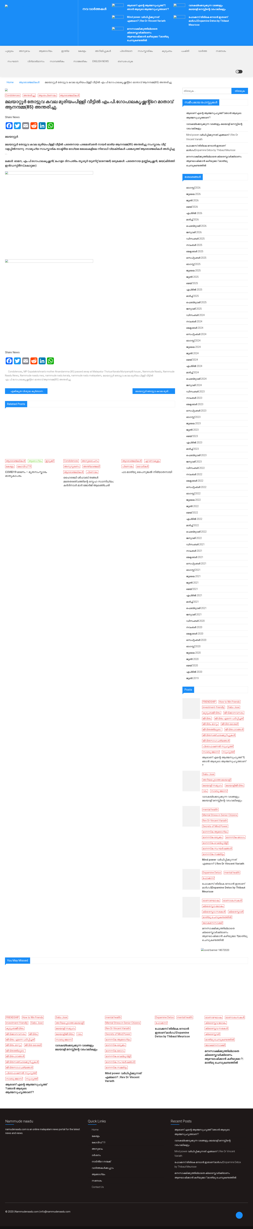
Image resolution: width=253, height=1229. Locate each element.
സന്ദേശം (221, 51)
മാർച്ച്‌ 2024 (192, 372)
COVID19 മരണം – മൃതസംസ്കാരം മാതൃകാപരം (26, 473)
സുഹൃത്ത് (228, 752)
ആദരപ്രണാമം (47, 95)
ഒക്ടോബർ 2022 (194, 480)
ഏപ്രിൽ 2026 (194, 213)
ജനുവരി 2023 (194, 461)
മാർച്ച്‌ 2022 (192, 525)
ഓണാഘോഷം (211, 900)
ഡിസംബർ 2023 (195, 391)
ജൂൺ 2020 (192, 659)
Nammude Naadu (152, 371)
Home (95, 1129)
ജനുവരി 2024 (194, 385)
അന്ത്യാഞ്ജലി (91, 466)
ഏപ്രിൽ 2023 (194, 442)
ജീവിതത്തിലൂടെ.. (212, 729)
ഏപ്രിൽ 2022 (194, 519)
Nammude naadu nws (32, 375)
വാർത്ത (202, 51)
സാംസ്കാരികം (145, 51)
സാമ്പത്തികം (57, 61)
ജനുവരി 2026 (194, 232)
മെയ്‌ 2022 (192, 512)
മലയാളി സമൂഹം (212, 785)
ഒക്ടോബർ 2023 (194, 404)
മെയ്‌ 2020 (192, 665)
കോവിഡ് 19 (24, 466)
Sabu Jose (233, 707)
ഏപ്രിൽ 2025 (194, 289)
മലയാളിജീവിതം (235, 785)
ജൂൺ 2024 (192, 353)
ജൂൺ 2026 (192, 200)
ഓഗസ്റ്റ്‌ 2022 (193, 493)
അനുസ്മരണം (72, 466)
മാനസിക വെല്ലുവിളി (215, 843)
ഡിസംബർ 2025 (195, 238)
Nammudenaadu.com (27, 1211)
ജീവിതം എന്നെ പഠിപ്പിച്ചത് (229, 718)
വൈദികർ (142, 466)
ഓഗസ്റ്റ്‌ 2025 (193, 264)
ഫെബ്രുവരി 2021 (196, 608)
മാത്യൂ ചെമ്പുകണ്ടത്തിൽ (217, 917)
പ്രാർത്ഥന (126, 51)
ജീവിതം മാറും (210, 724)
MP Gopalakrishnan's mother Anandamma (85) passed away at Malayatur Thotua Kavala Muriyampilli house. (82, 371)
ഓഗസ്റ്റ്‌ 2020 (193, 646)
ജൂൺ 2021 (192, 582)
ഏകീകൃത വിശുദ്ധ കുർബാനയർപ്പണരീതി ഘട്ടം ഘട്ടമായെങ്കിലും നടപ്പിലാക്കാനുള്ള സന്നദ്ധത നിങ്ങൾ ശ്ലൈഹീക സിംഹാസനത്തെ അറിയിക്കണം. (29, 391)
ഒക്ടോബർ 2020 (194, 633)
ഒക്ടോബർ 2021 (194, 557)
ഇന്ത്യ (65, 51)
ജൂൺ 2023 (192, 429)
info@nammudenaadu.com (55, 1211)
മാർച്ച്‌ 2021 (192, 601)
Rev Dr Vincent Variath (215, 820)
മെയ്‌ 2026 (192, 206)
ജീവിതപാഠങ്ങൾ (234, 729)
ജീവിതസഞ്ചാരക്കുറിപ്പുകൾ (219, 735)
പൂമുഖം (9, 51)
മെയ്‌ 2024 (192, 359)
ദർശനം (96, 1155)
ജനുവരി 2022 (194, 538)
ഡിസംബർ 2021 (195, 544)
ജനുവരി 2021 (194, 614)
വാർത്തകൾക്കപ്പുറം (103, 1167)
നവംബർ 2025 (194, 245)
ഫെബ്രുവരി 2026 (196, 226)
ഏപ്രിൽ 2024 (194, 366)
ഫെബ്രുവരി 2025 (196, 302)
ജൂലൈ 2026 (193, 194)
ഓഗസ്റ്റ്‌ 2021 (193, 570)
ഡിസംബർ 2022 (195, 468)
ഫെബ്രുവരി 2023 (196, 455)
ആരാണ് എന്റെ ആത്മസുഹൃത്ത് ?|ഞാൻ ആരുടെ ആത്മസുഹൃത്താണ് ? (213, 115)
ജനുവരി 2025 (194, 308)
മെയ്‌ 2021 (192, 589)
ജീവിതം (207, 718)
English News (100, 61)
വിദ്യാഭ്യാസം (35, 61)
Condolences (13, 95)
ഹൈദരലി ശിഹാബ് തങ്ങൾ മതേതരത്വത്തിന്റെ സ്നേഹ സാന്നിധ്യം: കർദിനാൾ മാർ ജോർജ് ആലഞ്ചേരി (88, 481)
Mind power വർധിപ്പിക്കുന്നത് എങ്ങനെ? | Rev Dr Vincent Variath (212, 137)
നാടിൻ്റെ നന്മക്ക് (101, 1161)
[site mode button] (239, 71)
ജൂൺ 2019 (192, 678)
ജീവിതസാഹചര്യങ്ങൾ (216, 740)
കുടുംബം (167, 51)
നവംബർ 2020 (194, 627)
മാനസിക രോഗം (235, 837)
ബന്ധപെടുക (125, 61)
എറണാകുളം (152, 461)
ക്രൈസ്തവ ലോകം (213, 906)
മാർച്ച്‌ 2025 (192, 296)
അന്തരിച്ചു (29, 95)
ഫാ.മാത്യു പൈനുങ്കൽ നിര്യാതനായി (147, 472)
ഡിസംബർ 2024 (195, 315)
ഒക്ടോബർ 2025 (194, 251)
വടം (205, 791)
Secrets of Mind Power (215, 826)
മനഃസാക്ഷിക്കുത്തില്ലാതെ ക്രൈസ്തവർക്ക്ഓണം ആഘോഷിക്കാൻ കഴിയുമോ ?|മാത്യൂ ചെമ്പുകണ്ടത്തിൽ (213, 161)
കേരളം (82, 51)
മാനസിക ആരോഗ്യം (215, 831)
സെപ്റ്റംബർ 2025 (196, 257)
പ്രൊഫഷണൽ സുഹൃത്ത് (218, 746)
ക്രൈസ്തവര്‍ (236, 911)
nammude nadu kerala (57, 375)
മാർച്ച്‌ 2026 (192, 219)
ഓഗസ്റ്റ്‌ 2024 (193, 340)
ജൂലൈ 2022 (193, 499)
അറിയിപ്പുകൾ (103, 51)
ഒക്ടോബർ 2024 (194, 327)
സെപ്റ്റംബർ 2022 (196, 487)
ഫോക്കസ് (208, 878)
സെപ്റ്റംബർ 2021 (196, 563)
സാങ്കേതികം (80, 61)
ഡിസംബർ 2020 (195, 620)
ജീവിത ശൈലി (230, 724)
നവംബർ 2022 (194, 474)
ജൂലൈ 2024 (193, 347)
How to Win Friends (229, 701)
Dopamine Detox (212, 872)
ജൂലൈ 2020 (193, 652)
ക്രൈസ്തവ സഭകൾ (214, 911)
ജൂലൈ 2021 (193, 576)
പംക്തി (185, 51)
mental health (210, 809)
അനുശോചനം (90, 461)
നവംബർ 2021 (194, 550)
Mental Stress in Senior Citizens (220, 815)
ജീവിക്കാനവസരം (234, 712)
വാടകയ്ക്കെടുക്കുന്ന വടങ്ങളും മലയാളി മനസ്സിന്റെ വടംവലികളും (214, 126)
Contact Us (98, 1187)
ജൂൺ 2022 (192, 506)
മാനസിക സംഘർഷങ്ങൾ (217, 848)
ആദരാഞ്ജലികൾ (69, 95)
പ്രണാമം (92, 472)
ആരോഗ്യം (45, 51)
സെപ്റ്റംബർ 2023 (196, 410)
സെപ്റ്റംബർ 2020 (196, 640)
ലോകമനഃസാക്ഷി (212, 922)
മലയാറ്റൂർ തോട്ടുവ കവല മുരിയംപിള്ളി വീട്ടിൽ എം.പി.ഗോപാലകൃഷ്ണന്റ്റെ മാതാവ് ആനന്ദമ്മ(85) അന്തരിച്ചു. (155, 391)
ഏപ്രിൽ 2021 (194, 595)
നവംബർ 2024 (194, 321)
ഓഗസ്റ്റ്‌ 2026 (193, 187)
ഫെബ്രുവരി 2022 (196, 531)
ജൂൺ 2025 (192, 276)
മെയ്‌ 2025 (192, 283)
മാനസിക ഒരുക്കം (212, 837)
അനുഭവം (24, 51)
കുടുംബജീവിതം (211, 712)
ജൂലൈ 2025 (193, 270)
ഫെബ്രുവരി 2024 (196, 378)
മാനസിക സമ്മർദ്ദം (213, 854)
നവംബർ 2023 (194, 398)
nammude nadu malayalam (86, 375)
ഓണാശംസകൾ (232, 900)
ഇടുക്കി (50, 461)
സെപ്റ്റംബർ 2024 (196, 334)
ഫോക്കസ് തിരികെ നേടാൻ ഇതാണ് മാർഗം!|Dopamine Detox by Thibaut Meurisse (209, 21)
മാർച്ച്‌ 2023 (192, 448)
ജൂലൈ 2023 (193, 423)
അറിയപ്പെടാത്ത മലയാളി (217, 779)
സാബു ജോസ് (211, 752)
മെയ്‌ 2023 (192, 436)
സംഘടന (12, 61)
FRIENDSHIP (209, 701)
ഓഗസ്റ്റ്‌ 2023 (193, 417)
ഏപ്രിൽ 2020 (194, 671)
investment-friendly (213, 707)
